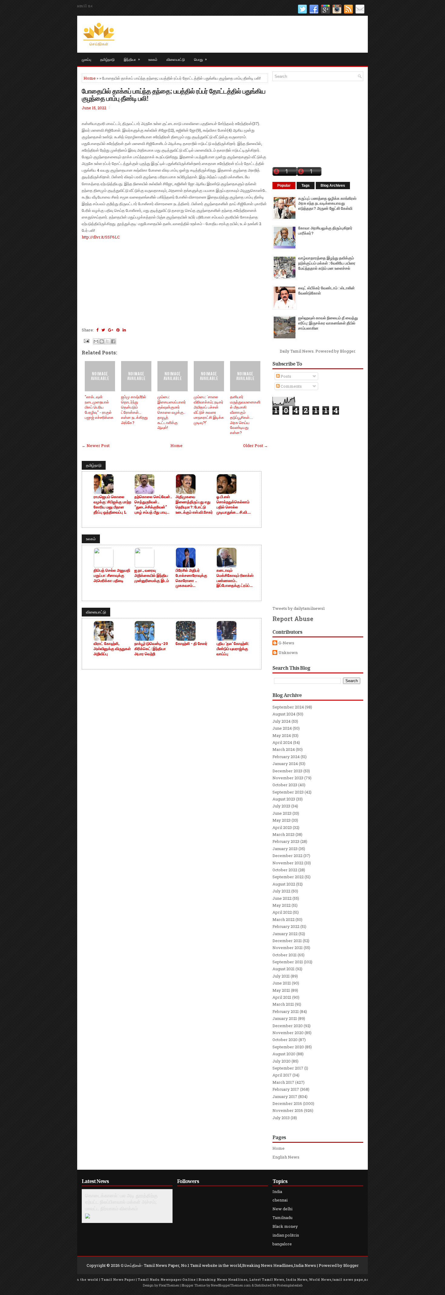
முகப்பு (86, 59)
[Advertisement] (175, 282)
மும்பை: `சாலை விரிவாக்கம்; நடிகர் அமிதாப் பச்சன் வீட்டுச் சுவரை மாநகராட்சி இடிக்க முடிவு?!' (209, 409)
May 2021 (281, 990)
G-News (286, 643)
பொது (200, 59)
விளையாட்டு (175, 59)
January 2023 (285, 848)
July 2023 (281, 806)
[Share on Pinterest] (118, 330)
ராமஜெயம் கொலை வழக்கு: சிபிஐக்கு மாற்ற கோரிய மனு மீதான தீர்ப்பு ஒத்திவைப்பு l (112, 504)
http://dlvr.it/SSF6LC (101, 237)
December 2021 (287, 940)
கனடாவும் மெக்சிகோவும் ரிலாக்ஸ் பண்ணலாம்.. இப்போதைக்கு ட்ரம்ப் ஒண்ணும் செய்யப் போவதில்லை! (234, 578)
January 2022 (285, 933)
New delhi (282, 1208)
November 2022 (287, 863)
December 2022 (287, 855)
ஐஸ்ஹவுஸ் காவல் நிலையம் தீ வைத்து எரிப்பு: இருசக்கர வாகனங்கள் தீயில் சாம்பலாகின (328, 323)
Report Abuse (292, 619)
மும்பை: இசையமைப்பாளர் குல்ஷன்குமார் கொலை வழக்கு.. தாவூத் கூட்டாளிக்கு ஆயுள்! (171, 412)
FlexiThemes (169, 1285)
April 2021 (281, 997)
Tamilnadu (282, 1217)
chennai (280, 1200)
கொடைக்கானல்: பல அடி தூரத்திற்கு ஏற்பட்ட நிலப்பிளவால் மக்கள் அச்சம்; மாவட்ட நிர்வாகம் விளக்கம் (121, 1202)
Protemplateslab (289, 1285)
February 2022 (285, 926)
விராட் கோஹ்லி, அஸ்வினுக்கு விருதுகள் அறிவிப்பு (112, 648)
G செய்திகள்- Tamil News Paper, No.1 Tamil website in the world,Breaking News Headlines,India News (218, 1265)
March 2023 (283, 834)
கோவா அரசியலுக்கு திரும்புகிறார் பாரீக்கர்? (325, 230)
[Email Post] (86, 340)
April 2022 (282, 912)
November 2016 (287, 1110)
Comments (291, 386)
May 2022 (281, 905)
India (277, 1191)
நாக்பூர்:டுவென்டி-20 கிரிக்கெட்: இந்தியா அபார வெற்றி (151, 648)
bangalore (282, 1244)
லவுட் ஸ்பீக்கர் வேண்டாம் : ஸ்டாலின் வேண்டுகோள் (326, 290)
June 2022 (282, 898)
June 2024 (282, 728)
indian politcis (285, 1235)
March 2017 (283, 1082)
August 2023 (283, 799)
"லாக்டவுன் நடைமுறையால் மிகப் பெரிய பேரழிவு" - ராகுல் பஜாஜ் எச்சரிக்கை (99, 407)
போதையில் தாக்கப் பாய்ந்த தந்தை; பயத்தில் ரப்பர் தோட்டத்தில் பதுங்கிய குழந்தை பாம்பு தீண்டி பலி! (173, 94)
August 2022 (283, 884)
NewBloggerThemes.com (231, 1285)
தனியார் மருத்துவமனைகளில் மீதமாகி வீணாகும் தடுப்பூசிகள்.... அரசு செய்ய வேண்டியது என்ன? (245, 414)
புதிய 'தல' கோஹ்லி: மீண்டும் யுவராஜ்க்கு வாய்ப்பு (232, 648)
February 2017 (285, 1089)
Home (90, 78)
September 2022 (288, 876)
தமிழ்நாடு (107, 59)
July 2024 (281, 721)
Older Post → (255, 445)
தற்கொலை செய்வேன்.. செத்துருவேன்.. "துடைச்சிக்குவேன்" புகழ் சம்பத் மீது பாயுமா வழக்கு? (153, 504)
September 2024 (288, 707)
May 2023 (281, 820)
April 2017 (282, 1075)
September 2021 (287, 962)
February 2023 (285, 841)
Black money (285, 1226)
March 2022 (283, 919)
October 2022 (284, 870)
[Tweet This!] (103, 330)
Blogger (347, 351)
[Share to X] (107, 341)
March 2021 (283, 1004)
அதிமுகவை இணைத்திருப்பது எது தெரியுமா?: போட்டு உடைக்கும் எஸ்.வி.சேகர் (194, 504)
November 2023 (287, 778)
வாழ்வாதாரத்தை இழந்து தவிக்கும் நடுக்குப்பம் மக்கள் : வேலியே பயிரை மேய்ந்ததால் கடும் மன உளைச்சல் (326, 263)
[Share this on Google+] (111, 330)
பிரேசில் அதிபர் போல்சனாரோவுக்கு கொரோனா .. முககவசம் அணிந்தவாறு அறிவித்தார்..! (191, 578)
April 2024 (282, 742)
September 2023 (288, 792)
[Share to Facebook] (113, 341)
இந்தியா (132, 59)
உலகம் (152, 59)
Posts (285, 376)
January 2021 (284, 1018)
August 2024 (283, 714)
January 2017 (284, 1096)
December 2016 (287, 1103)
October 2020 (285, 1039)
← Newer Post (96, 445)
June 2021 (281, 983)
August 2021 (283, 968)
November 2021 (287, 947)
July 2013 (281, 1117)
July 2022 (281, 891)
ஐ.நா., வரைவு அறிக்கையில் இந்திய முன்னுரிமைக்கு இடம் (151, 575)
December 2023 (287, 771)
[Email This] (96, 341)
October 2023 (284, 784)
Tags (306, 185)
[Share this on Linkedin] (124, 330)
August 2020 (283, 1054)
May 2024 (281, 735)
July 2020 (281, 1061)
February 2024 (286, 756)
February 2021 (285, 1011)
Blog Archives (333, 185)
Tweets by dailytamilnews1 (298, 608)
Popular (284, 185)
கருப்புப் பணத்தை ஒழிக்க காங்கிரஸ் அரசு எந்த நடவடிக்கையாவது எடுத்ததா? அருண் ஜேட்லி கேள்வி (327, 203)
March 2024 (283, 749)
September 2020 (288, 1047)
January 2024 (285, 763)
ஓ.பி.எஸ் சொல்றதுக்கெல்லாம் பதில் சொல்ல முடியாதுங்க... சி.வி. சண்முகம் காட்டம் (232, 504)
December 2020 (287, 1025)
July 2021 (281, 976)
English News (285, 1157)
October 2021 (284, 955)
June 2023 (282, 813)
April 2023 (282, 827)
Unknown (288, 652)
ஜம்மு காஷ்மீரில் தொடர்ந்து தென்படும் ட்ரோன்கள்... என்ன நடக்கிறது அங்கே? (134, 409)
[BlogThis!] (102, 341)
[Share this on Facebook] (97, 330)
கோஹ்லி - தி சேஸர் (191, 643)
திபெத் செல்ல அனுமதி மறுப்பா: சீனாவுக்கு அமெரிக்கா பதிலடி (112, 575)
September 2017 (287, 1068)
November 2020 (288, 1032)
